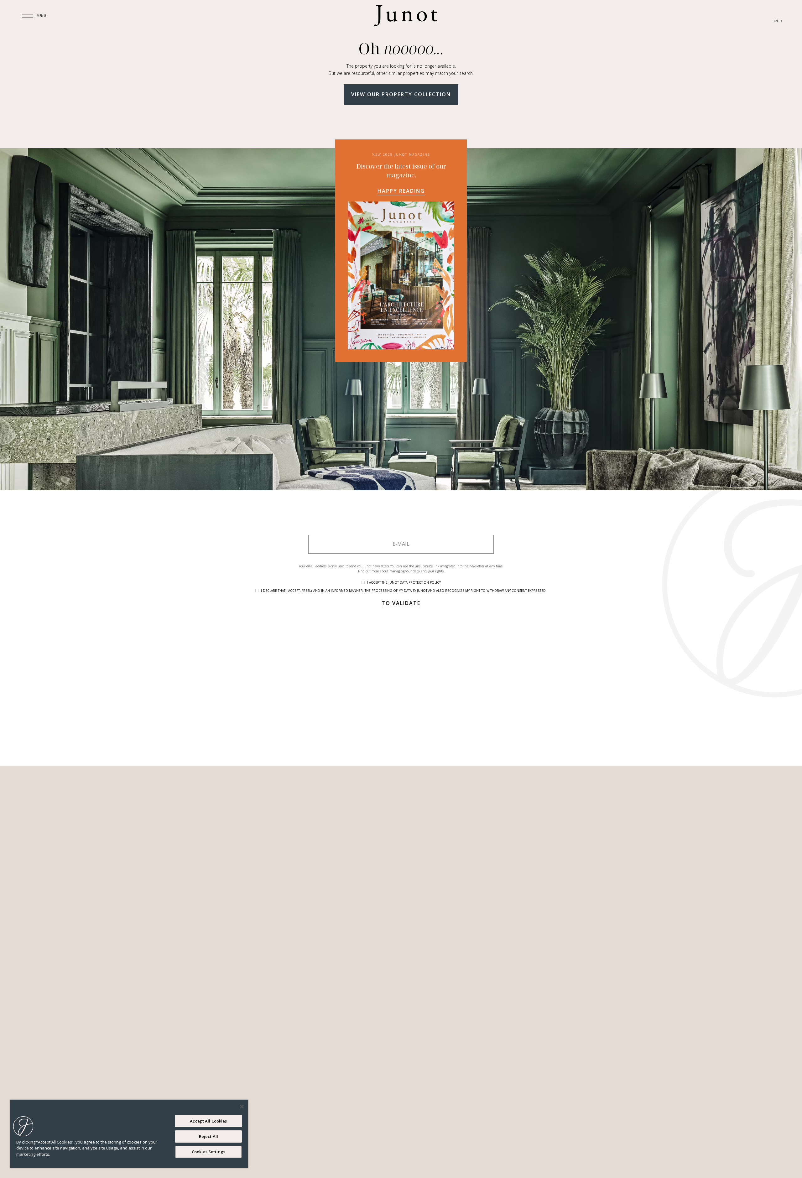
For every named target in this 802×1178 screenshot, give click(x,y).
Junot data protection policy (414, 582)
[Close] (242, 1106)
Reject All (208, 1136)
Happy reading (401, 190)
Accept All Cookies (208, 1121)
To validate (401, 603)
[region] (129, 1134)
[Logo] (405, 15)
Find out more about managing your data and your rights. (401, 571)
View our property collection (401, 94)
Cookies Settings (208, 1152)
